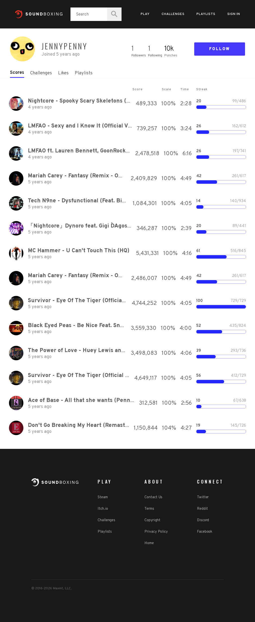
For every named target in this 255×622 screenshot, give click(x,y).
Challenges (173, 14)
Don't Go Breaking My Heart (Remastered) (83, 425)
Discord (203, 520)
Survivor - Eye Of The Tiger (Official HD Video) (89, 300)
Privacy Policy (156, 531)
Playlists (205, 14)
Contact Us (153, 497)
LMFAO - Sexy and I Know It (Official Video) (84, 126)
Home (149, 543)
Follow (219, 49)
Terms (149, 508)
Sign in (233, 14)
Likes (63, 73)
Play (145, 14)
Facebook (204, 531)
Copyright (152, 520)
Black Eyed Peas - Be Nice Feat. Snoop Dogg (86, 325)
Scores (17, 73)
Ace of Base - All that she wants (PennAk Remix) (93, 400)
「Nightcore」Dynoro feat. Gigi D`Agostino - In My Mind (100, 226)
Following (155, 55)
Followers (138, 55)
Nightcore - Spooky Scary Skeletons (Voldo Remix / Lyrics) (105, 101)
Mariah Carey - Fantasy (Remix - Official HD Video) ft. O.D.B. (107, 176)
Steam (103, 497)
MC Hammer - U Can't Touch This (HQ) (78, 251)
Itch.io (103, 508)
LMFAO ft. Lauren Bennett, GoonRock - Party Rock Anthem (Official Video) (126, 151)
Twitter (203, 497)
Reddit (202, 508)
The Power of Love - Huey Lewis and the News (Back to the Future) (117, 350)
